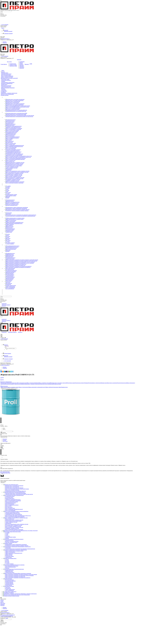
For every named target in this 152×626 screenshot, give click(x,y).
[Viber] (8, 371)
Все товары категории (5, 471)
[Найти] (1, 12)
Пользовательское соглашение (6, 615)
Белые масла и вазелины (112, 382)
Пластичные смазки (71, 382)
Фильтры (7, 383)
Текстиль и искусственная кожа (47, 383)
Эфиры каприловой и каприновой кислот (36, 387)
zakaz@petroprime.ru (5, 38)
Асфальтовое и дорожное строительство (32, 383)
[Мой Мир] (4, 371)
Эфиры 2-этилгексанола (23, 387)
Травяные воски (64, 387)
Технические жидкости (79, 382)
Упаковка (86, 382)
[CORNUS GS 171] (10, 415)
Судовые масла (16, 383)
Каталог (2, 600)
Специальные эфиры (57, 387)
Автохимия (11, 383)
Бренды (2, 602)
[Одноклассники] (3, 371)
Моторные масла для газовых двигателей (58, 382)
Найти (2, 620)
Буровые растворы (57, 383)
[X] (6, 371)
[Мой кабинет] (1, 317)
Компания (2, 604)
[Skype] (11, 371)
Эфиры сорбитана (49, 387)
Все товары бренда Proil (5, 472)
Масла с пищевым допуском (44, 382)
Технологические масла (122, 382)
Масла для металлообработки (33, 382)
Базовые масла (104, 382)
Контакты (2, 605)
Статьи (1, 601)
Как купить (5, 441)
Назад (7, 345)
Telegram (4, 41)
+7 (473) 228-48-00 (4, 24)
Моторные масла (3, 382)
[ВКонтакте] (1, 371)
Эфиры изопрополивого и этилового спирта (9, 387)
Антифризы (21, 383)
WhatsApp (5, 42)
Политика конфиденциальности (8, 614)
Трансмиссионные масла (12, 382)
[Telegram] (13, 371)
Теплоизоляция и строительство (94, 382)
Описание (5, 439)
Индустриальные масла (22, 382)
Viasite (6, 618)
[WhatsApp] (9, 371)
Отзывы (4, 440)
